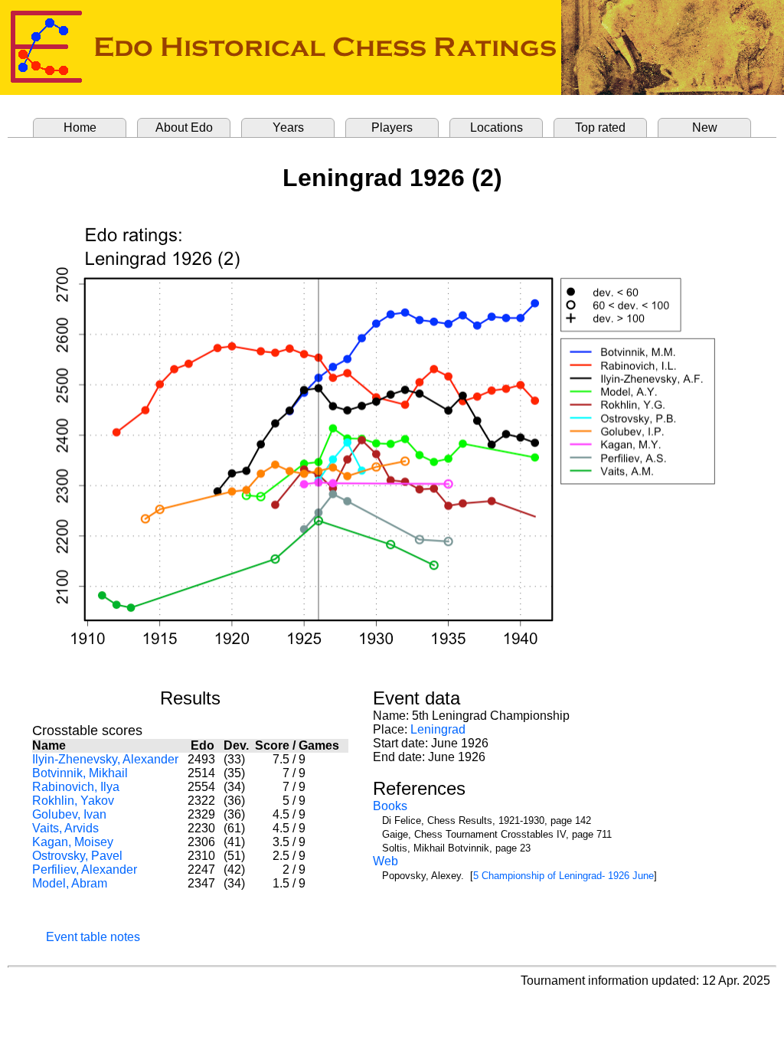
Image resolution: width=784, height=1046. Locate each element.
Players (392, 127)
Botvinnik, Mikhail (80, 773)
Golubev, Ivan (69, 814)
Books (390, 805)
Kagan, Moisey (72, 841)
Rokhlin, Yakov (73, 800)
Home (80, 127)
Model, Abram (69, 883)
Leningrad (438, 729)
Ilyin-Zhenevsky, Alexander (105, 759)
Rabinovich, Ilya (75, 786)
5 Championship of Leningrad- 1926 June (563, 875)
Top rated (600, 127)
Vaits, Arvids (65, 828)
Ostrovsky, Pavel (77, 855)
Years (288, 127)
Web (385, 861)
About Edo (184, 127)
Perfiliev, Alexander (84, 869)
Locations (496, 127)
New (704, 127)
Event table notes (93, 936)
